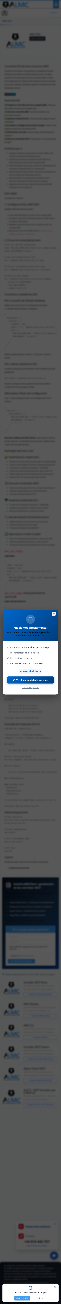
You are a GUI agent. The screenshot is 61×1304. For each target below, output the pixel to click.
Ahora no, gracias (30, 687)
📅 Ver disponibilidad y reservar (30, 680)
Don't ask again (39, 1298)
